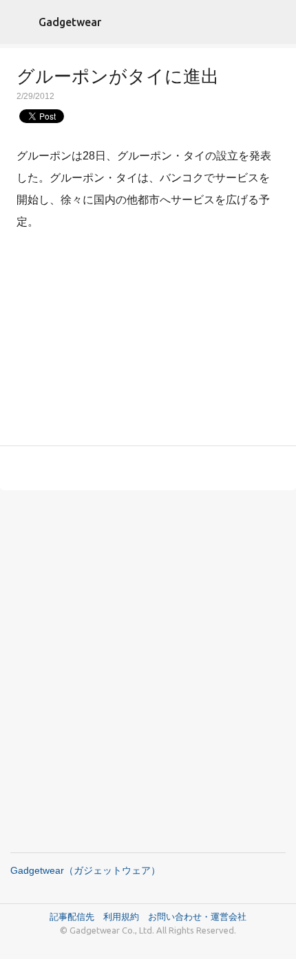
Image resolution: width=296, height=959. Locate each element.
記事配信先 (72, 916)
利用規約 (125, 916)
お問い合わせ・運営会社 (197, 916)
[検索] (276, 21)
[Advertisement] (148, 341)
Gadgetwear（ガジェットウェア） (85, 870)
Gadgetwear (70, 22)
